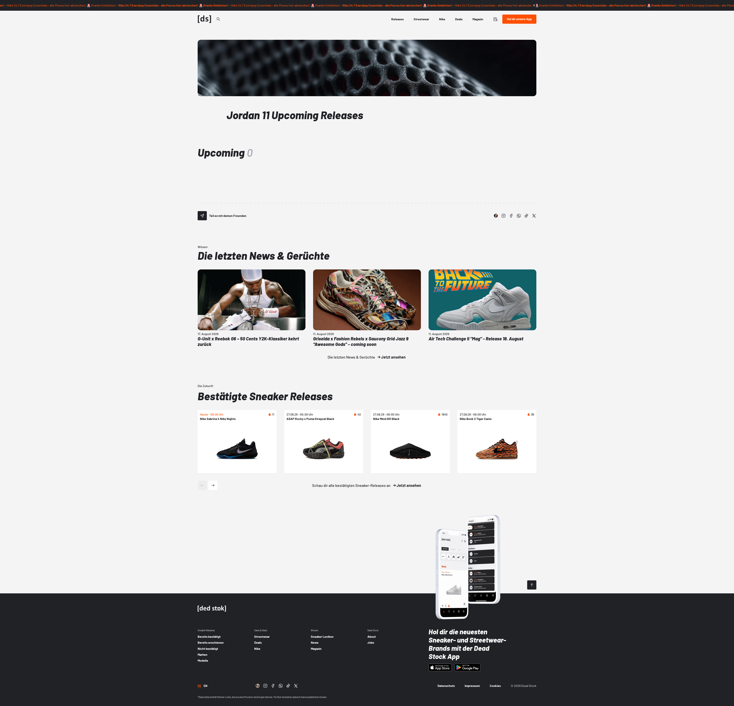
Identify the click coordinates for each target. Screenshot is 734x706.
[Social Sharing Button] (202, 215)
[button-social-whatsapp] (518, 215)
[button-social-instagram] (503, 215)
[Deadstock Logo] (204, 19)
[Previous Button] (202, 485)
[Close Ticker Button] (534, 5)
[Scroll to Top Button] (531, 585)
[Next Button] (213, 485)
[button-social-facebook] (511, 215)
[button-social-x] (534, 215)
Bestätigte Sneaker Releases (265, 396)
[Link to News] (218, 19)
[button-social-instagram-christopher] (496, 215)
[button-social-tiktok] (526, 215)
